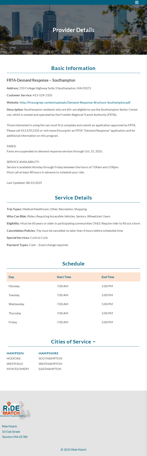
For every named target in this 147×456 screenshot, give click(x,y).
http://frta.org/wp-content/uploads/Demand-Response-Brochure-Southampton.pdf (75, 102)
